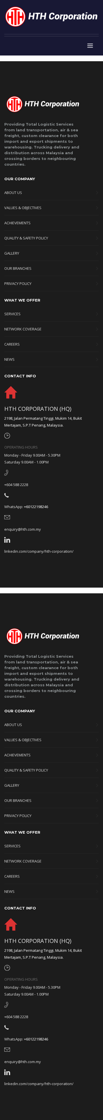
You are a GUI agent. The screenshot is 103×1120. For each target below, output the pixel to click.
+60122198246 (36, 506)
